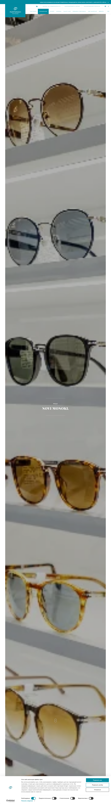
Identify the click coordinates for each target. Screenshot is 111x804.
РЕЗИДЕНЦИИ (43, 11)
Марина (58, 11)
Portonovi (33, 11)
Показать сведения (27, 800)
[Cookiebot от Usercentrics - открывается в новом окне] (10, 801)
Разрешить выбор (97, 785)
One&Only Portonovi (79, 11)
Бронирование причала (92, 6)
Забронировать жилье (72, 6)
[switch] (54, 798)
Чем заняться (92, 11)
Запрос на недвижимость (51, 6)
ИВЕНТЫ (101, 11)
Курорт (52, 11)
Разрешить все (97, 780)
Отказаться (97, 789)
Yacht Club (67, 11)
